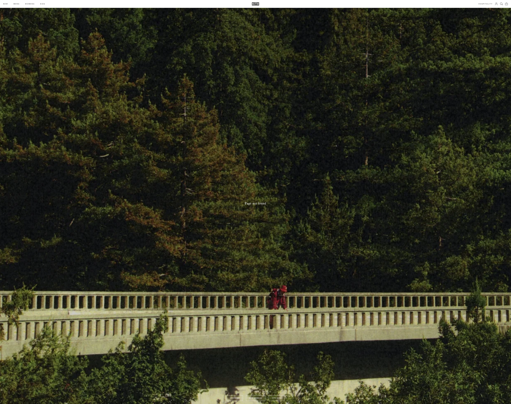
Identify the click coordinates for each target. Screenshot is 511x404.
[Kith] (255, 3)
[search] (501, 4)
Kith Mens (235, 398)
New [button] (5, 4)
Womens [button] (30, 4)
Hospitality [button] (486, 4)
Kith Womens (255, 398)
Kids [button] (42, 4)
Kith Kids (276, 398)
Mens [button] (17, 4)
